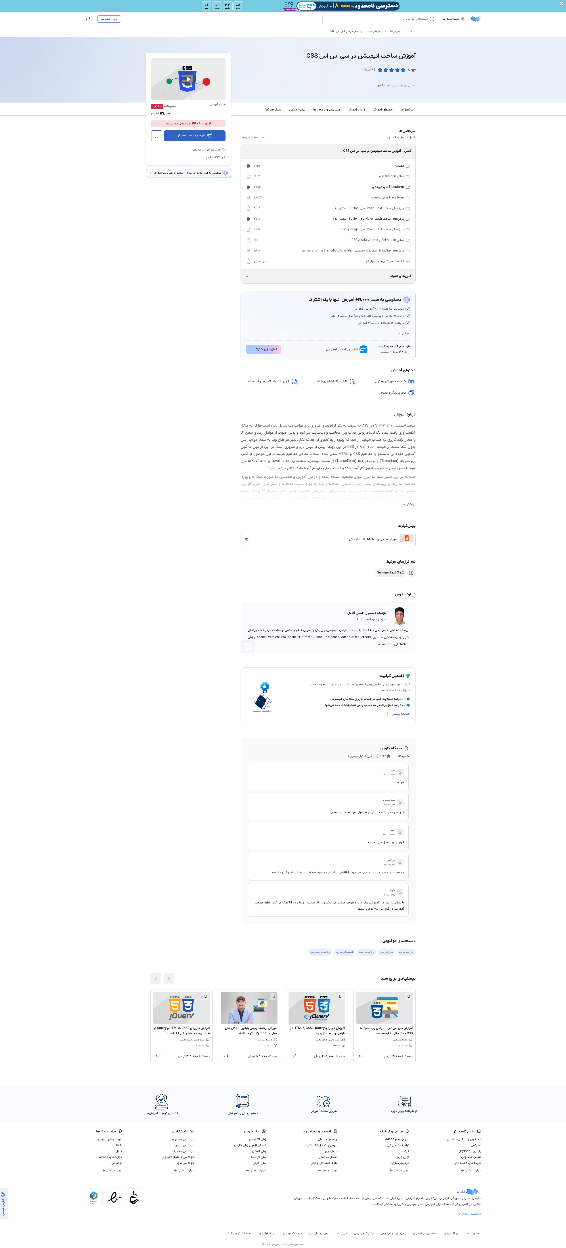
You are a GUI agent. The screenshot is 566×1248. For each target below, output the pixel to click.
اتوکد (406, 1151)
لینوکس (476, 1145)
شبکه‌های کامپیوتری (467, 1163)
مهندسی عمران (184, 1145)
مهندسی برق (185, 1163)
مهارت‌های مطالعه (110, 1157)
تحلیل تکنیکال (328, 1157)
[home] (475, 19)
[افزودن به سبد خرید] (247, 539)
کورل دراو (403, 1157)
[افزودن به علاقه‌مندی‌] (156, 135)
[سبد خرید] (88, 19)
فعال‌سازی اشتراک (266, 349)
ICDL (119, 1145)
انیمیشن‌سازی (400, 1163)
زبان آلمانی (259, 1151)
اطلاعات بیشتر (401, 714)
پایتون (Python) (470, 1151)
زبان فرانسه (258, 1157)
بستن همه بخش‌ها (253, 137)
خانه (413, 31)
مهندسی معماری (183, 1139)
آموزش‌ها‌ (395, 31)
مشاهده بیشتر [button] (471, 1214)
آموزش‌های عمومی (110, 1139)
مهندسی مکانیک (183, 1151)
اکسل (119, 1151)
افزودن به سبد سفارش (191, 135)
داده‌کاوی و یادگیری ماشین (464, 1139)
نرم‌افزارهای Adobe (397, 1139)
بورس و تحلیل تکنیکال (322, 1145)
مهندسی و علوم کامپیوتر (178, 1157)
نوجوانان (116, 1163)
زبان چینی (259, 1163)
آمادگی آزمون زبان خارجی (250, 1145)
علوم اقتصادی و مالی (324, 1163)
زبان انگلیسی (257, 1139)
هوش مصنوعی (471, 1157)
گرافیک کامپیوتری (397, 1145)
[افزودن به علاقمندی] (408, 996)
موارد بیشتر (473, 1170)
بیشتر (405, 333)
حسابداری (331, 1151)
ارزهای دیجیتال (328, 1139)
